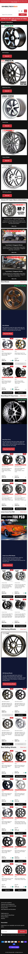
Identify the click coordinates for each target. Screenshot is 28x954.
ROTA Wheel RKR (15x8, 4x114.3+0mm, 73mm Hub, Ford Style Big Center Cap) (20, 822)
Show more (23, 281)
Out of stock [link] (20, 363)
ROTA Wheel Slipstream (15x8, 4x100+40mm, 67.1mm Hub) (7, 794)
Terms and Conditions (6, 902)
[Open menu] (25, 11)
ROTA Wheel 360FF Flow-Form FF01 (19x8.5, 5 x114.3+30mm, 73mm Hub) (7, 498)
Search (22, 14)
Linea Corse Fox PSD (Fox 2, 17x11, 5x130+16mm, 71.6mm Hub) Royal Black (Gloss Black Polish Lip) (20, 615)
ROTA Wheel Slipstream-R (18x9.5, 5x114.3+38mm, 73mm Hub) (20, 851)
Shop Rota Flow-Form (9, 449)
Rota (3, 351)
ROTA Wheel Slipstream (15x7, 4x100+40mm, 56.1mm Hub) (7, 354)
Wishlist (3, 918)
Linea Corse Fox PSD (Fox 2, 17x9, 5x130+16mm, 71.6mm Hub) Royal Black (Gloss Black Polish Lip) (7, 615)
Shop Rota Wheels (8, 333)
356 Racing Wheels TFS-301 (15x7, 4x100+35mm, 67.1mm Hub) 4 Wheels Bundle (7, 734)
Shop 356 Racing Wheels (9, 684)
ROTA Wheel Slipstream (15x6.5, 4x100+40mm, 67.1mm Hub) (20, 794)
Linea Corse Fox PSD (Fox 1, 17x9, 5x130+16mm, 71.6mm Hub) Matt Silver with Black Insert (7, 586)
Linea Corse (4, 582)
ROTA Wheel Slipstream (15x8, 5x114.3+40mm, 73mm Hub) (20, 766)
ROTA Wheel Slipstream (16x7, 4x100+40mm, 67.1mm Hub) (7, 766)
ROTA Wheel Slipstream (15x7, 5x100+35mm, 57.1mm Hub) (7, 851)
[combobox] (14, 14)
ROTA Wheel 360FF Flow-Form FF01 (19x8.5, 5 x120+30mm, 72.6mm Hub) (20, 498)
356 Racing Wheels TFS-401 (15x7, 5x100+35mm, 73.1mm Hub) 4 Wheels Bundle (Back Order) (7, 705)
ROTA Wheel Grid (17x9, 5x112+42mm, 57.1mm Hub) (20, 354)
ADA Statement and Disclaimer (8, 909)
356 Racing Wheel (5, 701)
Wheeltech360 (11, 952)
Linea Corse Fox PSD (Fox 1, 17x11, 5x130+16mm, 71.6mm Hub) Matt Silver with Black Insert (20, 586)
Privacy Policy (4, 907)
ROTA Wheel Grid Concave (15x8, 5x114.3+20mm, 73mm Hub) (7, 879)
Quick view (7, 363)
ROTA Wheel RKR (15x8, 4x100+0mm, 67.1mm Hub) (20, 879)
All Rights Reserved (19, 952)
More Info (14, 226)
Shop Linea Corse (8, 565)
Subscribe (22, 931)
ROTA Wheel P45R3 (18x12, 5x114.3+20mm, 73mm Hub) (20, 382)
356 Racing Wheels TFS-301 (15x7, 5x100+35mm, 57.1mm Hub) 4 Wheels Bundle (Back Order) (20, 734)
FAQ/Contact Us (5, 913)
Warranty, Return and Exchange (8, 906)
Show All (7, 56)
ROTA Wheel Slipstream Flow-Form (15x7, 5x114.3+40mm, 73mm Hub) (20, 470)
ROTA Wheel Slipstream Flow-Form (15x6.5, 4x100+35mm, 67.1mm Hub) (7, 470)
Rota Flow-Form (5, 466)
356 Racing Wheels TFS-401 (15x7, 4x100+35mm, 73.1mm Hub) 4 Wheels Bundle (20, 705)
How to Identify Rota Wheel (7, 915)
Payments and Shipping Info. (8, 904)
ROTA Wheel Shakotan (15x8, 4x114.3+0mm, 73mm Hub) (6, 382)
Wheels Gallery (4, 916)
